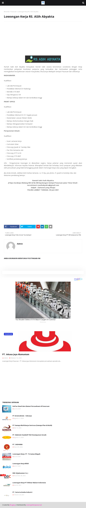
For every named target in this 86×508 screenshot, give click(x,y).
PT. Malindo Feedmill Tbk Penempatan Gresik (29, 435)
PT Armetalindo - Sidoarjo (22, 416)
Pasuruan (13, 12)
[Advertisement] (43, 37)
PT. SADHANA (18, 444)
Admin (20, 244)
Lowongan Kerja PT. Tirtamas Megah (26, 454)
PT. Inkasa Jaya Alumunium (15, 354)
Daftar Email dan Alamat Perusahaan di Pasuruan (31, 406)
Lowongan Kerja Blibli (21, 464)
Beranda (6, 12)
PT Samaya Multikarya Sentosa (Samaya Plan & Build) (32, 425)
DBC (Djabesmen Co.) (20, 473)
